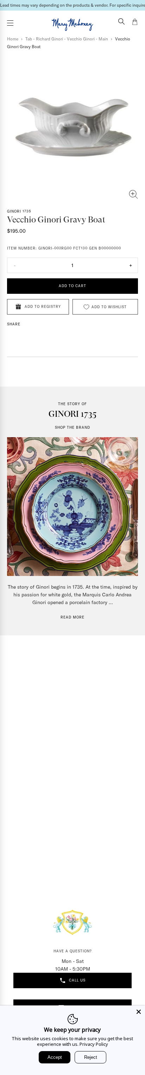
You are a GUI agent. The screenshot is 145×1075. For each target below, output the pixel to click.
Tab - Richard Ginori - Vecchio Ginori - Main (66, 38)
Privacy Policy (94, 1044)
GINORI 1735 (19, 211)
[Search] (121, 22)
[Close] (138, 1011)
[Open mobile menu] (10, 23)
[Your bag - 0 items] (135, 23)
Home (12, 38)
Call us (77, 980)
